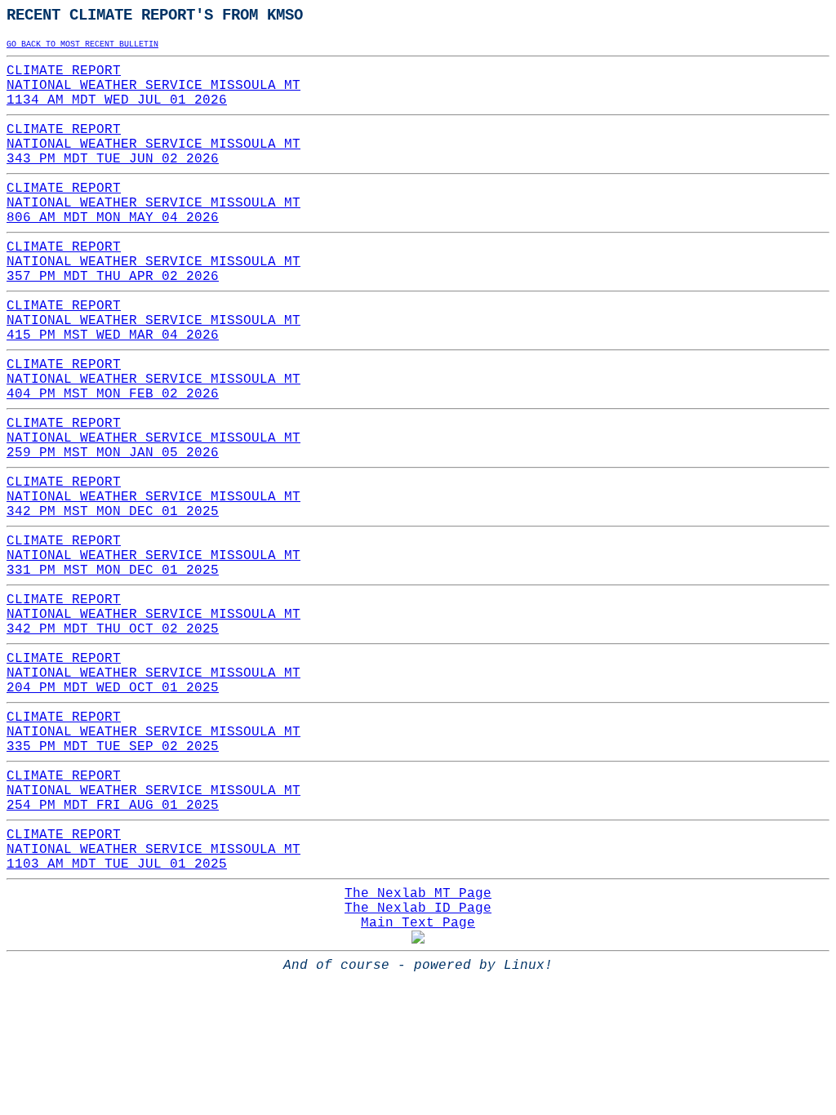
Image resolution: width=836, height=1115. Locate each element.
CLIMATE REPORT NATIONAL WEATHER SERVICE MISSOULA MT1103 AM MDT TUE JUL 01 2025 (153, 850)
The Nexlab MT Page (418, 893)
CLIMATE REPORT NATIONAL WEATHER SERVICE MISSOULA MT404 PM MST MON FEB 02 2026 (153, 380)
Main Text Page (418, 923)
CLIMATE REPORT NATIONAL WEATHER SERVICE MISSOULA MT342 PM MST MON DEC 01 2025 (153, 497)
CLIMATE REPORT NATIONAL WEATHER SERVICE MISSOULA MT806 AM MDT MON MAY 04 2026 (153, 203)
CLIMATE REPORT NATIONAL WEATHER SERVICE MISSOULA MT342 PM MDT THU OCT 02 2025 (153, 615)
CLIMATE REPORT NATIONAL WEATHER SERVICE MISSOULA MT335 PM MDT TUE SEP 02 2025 (153, 732)
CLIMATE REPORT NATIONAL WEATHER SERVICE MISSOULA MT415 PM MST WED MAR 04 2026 (153, 321)
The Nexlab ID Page (418, 908)
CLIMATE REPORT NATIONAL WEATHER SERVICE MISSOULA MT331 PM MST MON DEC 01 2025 (153, 556)
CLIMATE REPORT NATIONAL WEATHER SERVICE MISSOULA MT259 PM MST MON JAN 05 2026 (153, 438)
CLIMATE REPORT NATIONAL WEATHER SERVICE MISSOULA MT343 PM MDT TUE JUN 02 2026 (153, 144)
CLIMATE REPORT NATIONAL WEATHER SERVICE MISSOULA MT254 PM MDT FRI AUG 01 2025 (153, 791)
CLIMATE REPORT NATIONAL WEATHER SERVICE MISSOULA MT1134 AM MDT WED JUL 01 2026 (153, 86)
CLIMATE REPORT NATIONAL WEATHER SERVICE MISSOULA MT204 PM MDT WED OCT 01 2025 (153, 673)
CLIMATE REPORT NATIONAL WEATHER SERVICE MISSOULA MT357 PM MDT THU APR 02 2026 (153, 262)
